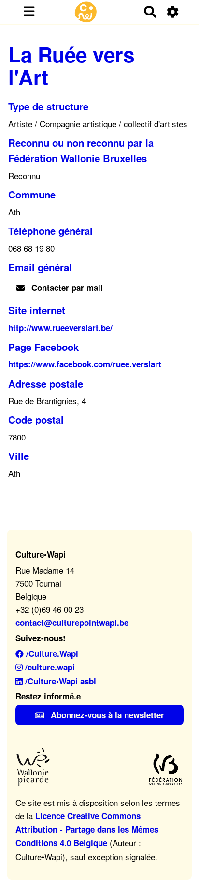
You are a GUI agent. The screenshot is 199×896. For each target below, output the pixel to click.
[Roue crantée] (173, 11)
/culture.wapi (49, 667)
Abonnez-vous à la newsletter (106, 715)
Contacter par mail (66, 287)
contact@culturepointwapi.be (71, 622)
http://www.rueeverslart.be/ (60, 328)
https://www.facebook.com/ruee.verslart (84, 364)
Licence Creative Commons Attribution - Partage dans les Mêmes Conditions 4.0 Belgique (86, 829)
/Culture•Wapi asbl (59, 681)
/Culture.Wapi (51, 653)
